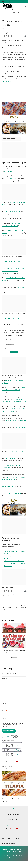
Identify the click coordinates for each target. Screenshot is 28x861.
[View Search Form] (25, 1)
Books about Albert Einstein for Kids (6, 606)
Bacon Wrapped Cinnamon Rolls (15, 420)
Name (4, 703)
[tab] (11, 657)
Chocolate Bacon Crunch (12, 171)
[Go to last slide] (4, 639)
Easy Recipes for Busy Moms (10, 838)
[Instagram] (9, 1)
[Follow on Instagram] (13, 761)
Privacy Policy (17, 851)
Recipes (4, 12)
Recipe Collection (7, 595)
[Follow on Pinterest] (10, 761)
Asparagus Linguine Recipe (21, 604)
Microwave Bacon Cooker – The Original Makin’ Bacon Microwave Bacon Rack (15, 563)
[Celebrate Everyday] (14, 741)
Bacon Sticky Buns (15, 493)
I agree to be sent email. (15, 349)
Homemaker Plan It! (14, 812)
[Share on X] (10, 36)
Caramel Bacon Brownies (13, 261)
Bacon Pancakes (11, 178)
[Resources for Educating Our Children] (14, 754)
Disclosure (13, 849)
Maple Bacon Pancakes (13, 211)
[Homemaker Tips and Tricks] (14, 746)
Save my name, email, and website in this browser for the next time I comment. (13, 724)
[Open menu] (25, 6)
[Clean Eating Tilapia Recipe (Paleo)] (14, 783)
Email (4, 711)
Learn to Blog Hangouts (9, 841)
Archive (8, 851)
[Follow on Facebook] (3, 761)
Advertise (5, 849)
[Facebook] (3, 1)
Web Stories (21, 849)
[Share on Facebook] (6, 36)
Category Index (7, 766)
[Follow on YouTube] (17, 761)
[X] (6, 1)
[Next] (24, 639)
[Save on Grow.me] (13, 36)
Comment (6, 678)
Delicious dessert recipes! (10, 81)
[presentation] (14, 635)
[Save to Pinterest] (3, 36)
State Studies (14, 817)
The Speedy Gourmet (8, 843)
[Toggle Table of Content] (18, 138)
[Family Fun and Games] (14, 750)
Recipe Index (6, 769)
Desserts (9, 12)
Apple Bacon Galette (11, 458)
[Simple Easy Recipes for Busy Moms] (14, 737)
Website (4, 718)
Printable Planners (14, 814)
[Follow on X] (6, 761)
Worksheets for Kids (14, 819)
